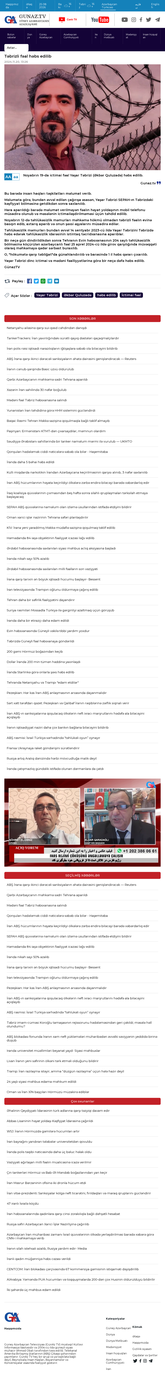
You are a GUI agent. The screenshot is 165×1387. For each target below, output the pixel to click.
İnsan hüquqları (150, 36)
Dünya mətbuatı (109, 36)
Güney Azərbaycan (45, 36)
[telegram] (158, 20)
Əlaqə (29, 6)
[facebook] (141, 20)
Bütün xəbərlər (11, 36)
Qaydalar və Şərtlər (145, 1355)
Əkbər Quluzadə (77, 295)
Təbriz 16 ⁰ (86, 5)
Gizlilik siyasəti (142, 1349)
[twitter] (148, 20)
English (155, 6)
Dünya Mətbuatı (117, 1340)
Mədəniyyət (131, 36)
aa (15, 176)
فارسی (138, 6)
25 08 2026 (42, 6)
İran (96, 36)
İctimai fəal (131, 295)
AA (8, 176)
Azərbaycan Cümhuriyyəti (71, 36)
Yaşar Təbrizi (47, 295)
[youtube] (100, 20)
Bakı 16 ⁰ (64, 5)
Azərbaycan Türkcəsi (109, 6)
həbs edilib (106, 295)
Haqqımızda (12, 6)
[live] (68, 20)
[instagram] (134, 20)
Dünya (29, 36)
